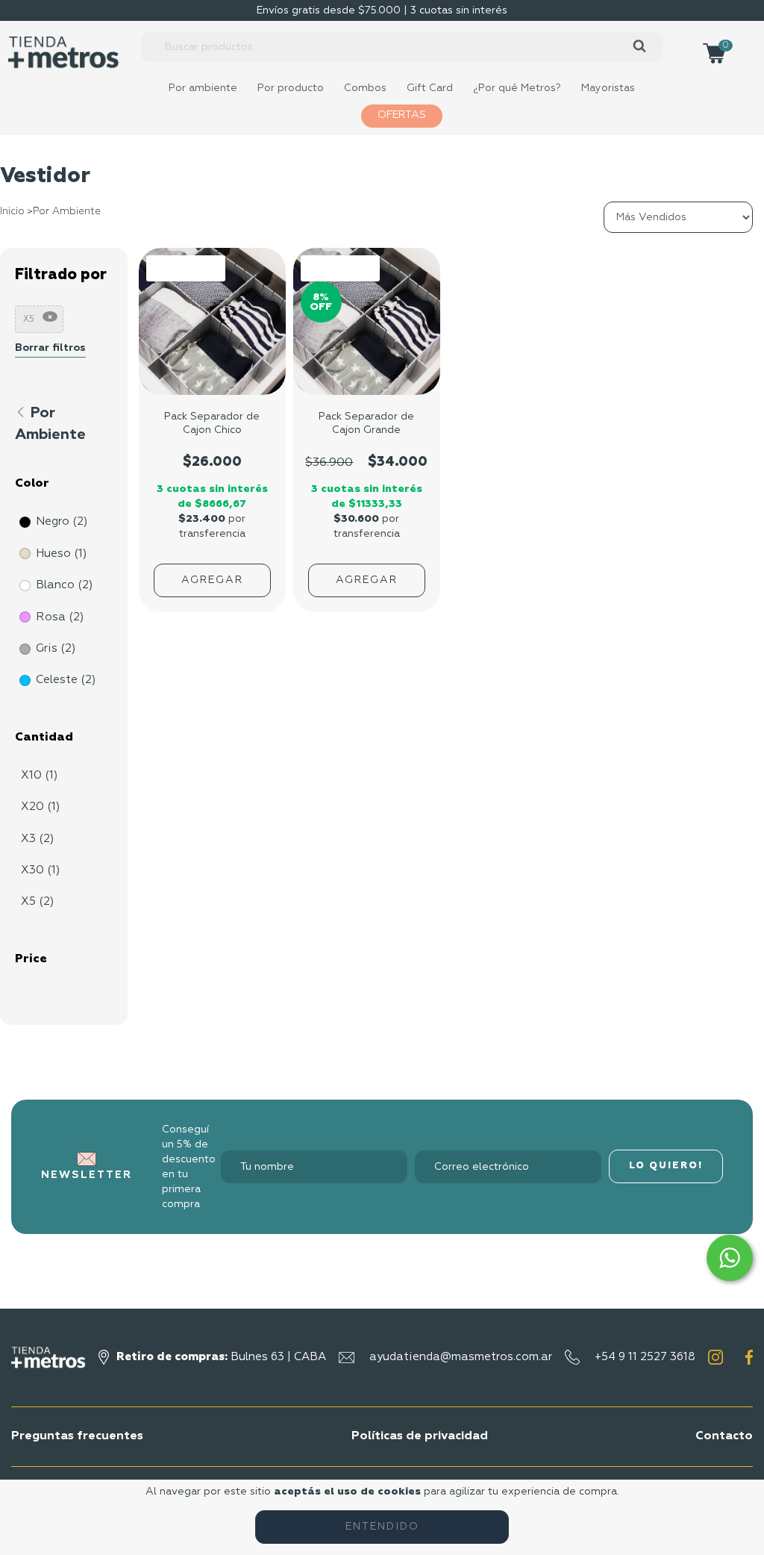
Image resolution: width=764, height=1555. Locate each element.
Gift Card (430, 88)
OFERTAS (402, 115)
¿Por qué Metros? (517, 88)
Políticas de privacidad (419, 1436)
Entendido (382, 1526)
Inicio (12, 211)
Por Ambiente (67, 211)
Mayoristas (608, 88)
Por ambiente (203, 88)
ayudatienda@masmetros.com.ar (460, 1356)
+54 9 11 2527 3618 (645, 1356)
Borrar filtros (50, 348)
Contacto (724, 1436)
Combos (365, 88)
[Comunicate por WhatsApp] (730, 1258)
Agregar (212, 580)
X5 (28, 319)
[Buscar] (639, 46)
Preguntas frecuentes (77, 1436)
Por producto (290, 88)
